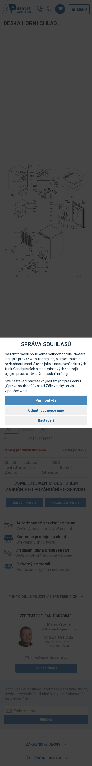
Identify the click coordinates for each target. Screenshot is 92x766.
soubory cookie (60, 354)
